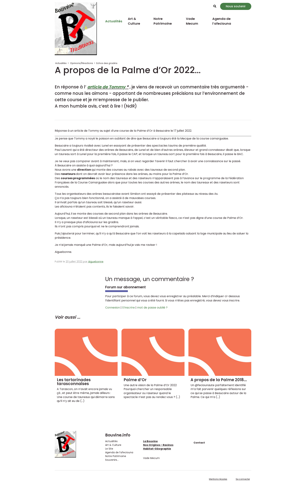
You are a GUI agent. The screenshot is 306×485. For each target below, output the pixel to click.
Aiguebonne (95, 261)
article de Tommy (106, 87)
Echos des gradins (106, 63)
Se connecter (243, 479)
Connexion (112, 307)
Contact (199, 442)
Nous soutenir (236, 6)
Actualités (113, 21)
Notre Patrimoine (163, 21)
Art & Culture (134, 21)
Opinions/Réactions (81, 63)
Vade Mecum (192, 21)
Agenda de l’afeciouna (221, 21)
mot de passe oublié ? (152, 307)
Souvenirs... (112, 460)
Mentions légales (218, 479)
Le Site (109, 448)
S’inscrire (128, 307)
